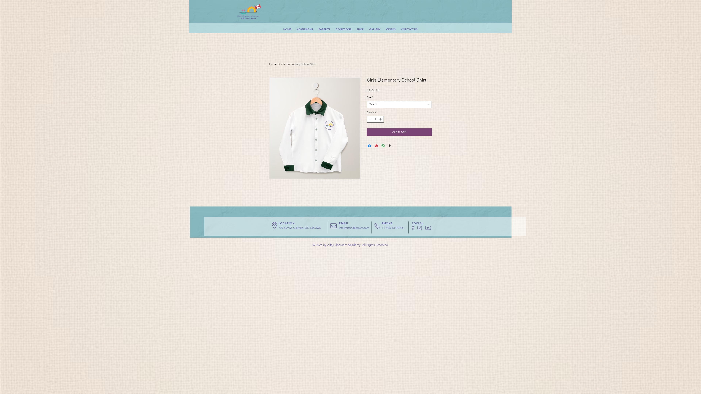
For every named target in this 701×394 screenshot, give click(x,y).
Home (273, 64)
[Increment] (381, 119)
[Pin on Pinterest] (376, 146)
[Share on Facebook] (369, 146)
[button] (305, 29)
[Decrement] (369, 119)
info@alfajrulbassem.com (354, 227)
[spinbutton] (375, 119)
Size (370, 97)
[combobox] (399, 104)
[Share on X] (390, 146)
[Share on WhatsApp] (383, 146)
